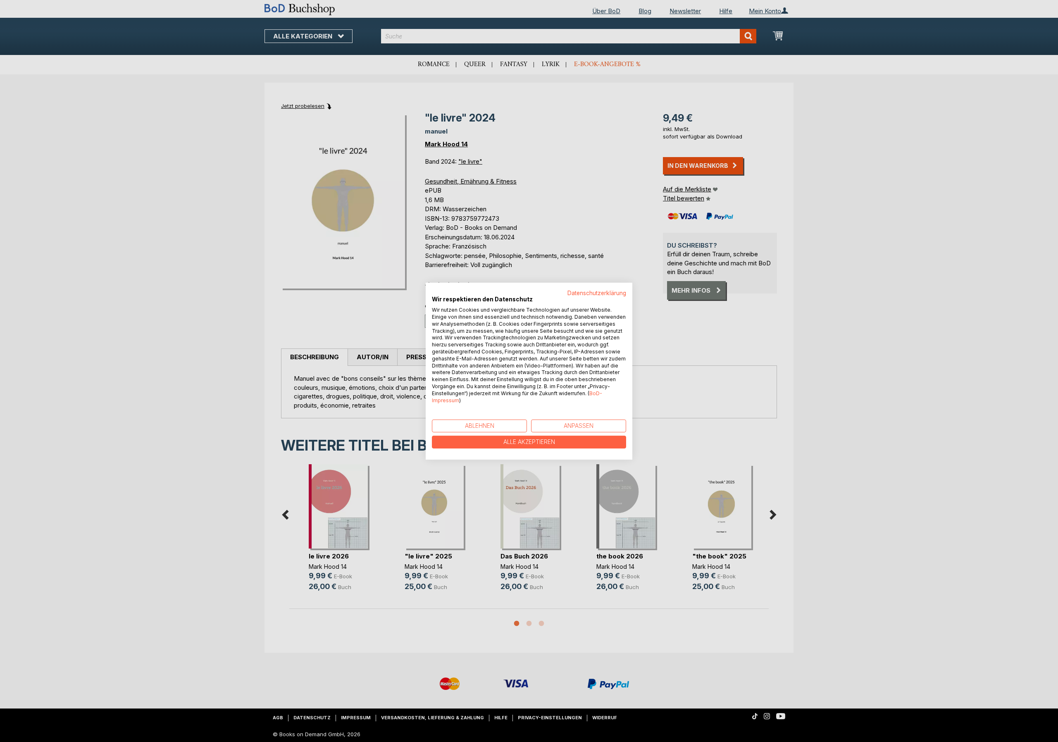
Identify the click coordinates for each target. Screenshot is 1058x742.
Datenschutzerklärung (596, 292)
